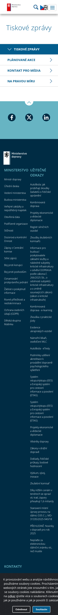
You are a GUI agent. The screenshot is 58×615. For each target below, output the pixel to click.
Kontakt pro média (24, 70)
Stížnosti (8, 230)
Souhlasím (41, 609)
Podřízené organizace (16, 223)
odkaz (11, 596)
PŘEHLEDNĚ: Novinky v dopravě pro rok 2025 (42, 529)
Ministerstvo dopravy (14, 7)
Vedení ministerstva (15, 193)
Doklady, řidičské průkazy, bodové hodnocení (39, 462)
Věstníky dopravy (39, 441)
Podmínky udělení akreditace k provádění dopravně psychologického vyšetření (41, 362)
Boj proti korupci (13, 265)
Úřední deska (11, 186)
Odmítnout (21, 609)
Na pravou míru (21, 81)
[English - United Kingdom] (44, 9)
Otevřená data (12, 217)
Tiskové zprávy (26, 49)
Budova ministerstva (15, 199)
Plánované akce (21, 60)
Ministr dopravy (12, 179)
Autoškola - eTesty (40, 348)
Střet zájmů (10, 258)
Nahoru (29, 103)
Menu (52, 7)
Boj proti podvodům (15, 272)
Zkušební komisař (39, 483)
